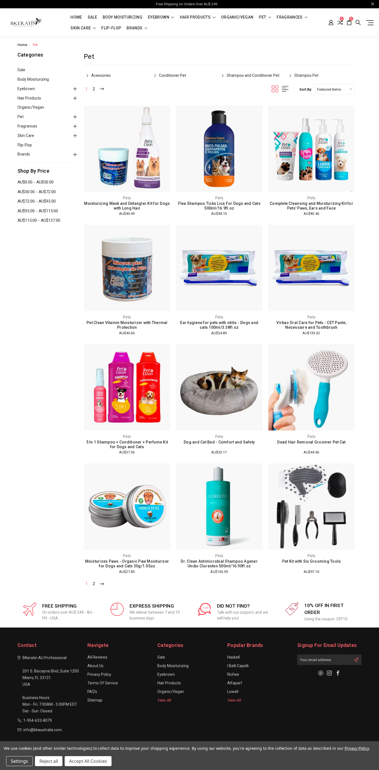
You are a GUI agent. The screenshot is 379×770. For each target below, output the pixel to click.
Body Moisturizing (122, 17)
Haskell (233, 657)
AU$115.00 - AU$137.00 (38, 220)
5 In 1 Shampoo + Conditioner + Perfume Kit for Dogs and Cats (127, 444)
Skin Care (81, 28)
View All (164, 700)
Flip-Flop (111, 28)
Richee (233, 674)
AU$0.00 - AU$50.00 (35, 182)
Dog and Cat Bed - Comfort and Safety (219, 442)
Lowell (232, 691)
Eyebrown (159, 17)
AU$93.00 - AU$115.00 (37, 210)
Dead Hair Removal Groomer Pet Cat (311, 442)
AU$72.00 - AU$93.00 (36, 201)
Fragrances (290, 17)
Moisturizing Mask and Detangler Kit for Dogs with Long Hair (127, 205)
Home (76, 17)
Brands (135, 28)
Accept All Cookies (88, 761)
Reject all (48, 761)
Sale (92, 17)
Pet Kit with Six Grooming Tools (311, 561)
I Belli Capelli (238, 666)
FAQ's (92, 691)
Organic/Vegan (237, 17)
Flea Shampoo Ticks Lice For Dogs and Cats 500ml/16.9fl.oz (219, 205)
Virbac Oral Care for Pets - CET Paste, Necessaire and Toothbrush (311, 325)
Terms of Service (102, 683)
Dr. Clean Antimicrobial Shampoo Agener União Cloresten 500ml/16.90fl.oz (219, 563)
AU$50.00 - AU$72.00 (36, 191)
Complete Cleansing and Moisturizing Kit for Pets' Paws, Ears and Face (311, 205)
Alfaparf (234, 683)
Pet (263, 17)
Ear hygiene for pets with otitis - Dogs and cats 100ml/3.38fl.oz (219, 325)
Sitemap (94, 700)
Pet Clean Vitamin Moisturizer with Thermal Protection (127, 325)
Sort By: (305, 89)
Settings (19, 761)
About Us (95, 666)
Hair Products (196, 17)
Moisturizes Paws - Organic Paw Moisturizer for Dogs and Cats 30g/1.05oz (127, 563)
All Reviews (97, 657)
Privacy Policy (99, 674)
